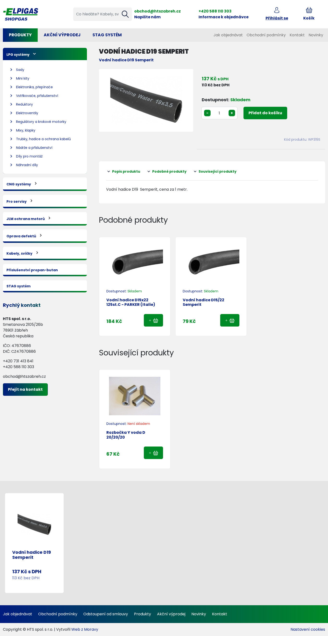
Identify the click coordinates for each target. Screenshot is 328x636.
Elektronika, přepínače (34, 87)
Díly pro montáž (29, 156)
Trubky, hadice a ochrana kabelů (43, 139)
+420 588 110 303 (215, 11)
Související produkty (218, 171)
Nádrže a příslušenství (34, 147)
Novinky (316, 35)
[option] (146, 100)
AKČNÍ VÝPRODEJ (62, 35)
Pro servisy (16, 201)
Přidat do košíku (265, 113)
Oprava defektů (21, 236)
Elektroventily (27, 113)
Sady (20, 69)
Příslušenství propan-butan (32, 270)
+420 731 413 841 (18, 361)
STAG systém (107, 35)
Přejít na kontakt (25, 389)
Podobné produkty (169, 171)
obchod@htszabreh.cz (157, 11)
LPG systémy (18, 54)
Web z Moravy (84, 629)
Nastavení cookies (308, 629)
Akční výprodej (171, 614)
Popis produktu (126, 171)
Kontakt (297, 35)
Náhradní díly (27, 165)
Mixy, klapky (25, 130)
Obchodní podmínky (266, 35)
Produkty (20, 35)
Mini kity (22, 78)
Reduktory (24, 104)
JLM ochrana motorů (25, 218)
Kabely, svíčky (19, 253)
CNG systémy (18, 184)
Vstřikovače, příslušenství (37, 95)
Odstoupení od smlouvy (105, 614)
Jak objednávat (228, 35)
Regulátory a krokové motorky (41, 121)
